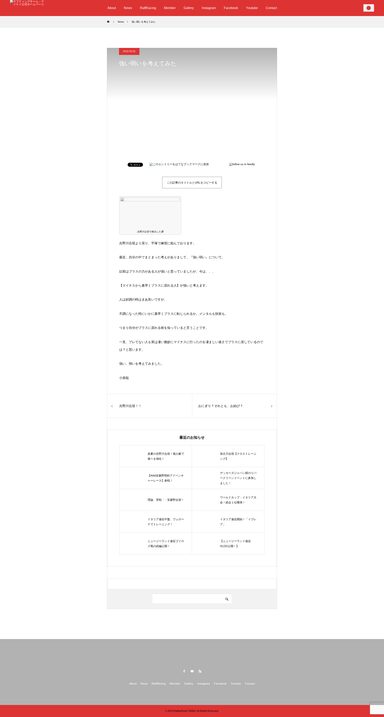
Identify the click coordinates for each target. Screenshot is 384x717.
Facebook (231, 8)
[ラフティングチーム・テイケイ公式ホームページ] (27, 8)
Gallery (189, 8)
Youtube (252, 8)
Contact (271, 8)
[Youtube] (192, 671)
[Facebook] (184, 671)
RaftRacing (148, 8)
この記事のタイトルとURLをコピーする (192, 182)
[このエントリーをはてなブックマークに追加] (179, 164)
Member (170, 8)
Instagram (209, 8)
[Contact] (368, 8)
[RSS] (200, 671)
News (128, 8)
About (111, 8)
